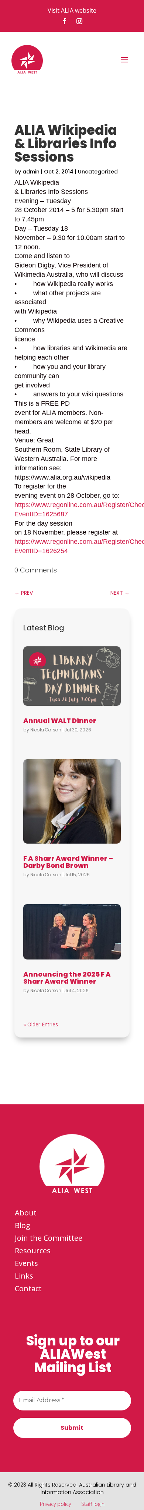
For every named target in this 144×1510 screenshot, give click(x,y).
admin (31, 171)
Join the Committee (48, 1238)
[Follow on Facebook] (65, 21)
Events (26, 1263)
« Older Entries (40, 1024)
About (26, 1213)
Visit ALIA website (72, 10)
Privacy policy (55, 1503)
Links (24, 1276)
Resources (33, 1251)
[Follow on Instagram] (79, 21)
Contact (28, 1288)
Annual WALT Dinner (59, 720)
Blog (22, 1225)
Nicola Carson (45, 730)
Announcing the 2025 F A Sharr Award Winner (67, 978)
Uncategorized (98, 171)
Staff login (92, 1503)
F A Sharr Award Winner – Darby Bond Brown (68, 862)
